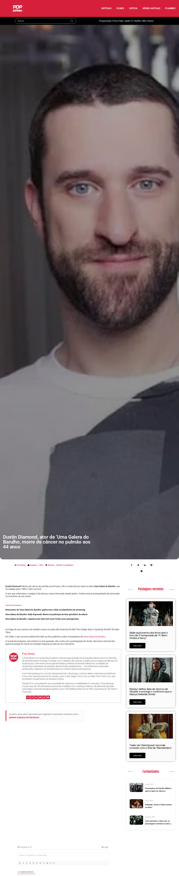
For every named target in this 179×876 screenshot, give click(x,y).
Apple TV (129, 21)
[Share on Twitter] (138, 564)
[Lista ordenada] (33, 863)
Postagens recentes (150, 589)
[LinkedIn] (36, 697)
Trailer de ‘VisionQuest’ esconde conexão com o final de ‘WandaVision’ (150, 746)
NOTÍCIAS (106, 8)
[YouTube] (40, 697)
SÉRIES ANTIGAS (151, 8)
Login (105, 847)
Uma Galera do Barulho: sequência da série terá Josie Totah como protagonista (42, 619)
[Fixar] (30, 863)
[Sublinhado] (26, 863)
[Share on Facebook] (131, 564)
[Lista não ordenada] (37, 863)
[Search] (71, 20)
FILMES (120, 8)
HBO (144, 21)
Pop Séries (28, 653)
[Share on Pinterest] (151, 564)
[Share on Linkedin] (144, 564)
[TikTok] (44, 697)
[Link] (47, 863)
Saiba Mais (137, 645)
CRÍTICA (133, 8)
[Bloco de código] (43, 863)
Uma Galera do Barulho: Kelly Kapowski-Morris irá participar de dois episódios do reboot (46, 614)
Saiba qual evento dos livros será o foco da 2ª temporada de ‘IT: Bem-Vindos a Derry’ (148, 635)
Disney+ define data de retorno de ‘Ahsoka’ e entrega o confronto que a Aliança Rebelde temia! (150, 692)
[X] (28, 697)
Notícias (51, 565)
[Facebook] (48, 697)
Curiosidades (150, 771)
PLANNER (170, 8)
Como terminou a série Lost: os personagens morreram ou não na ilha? (158, 822)
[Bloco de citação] (40, 863)
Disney (150, 21)
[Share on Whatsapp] (141, 571)
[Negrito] (20, 863)
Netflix (137, 21)
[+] (53, 863)
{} (50, 863)
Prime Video (117, 21)
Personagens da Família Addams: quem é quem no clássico (158, 789)
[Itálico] (23, 863)
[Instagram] (32, 697)
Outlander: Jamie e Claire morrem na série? (158, 806)
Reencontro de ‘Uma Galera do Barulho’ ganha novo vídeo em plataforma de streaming (45, 610)
